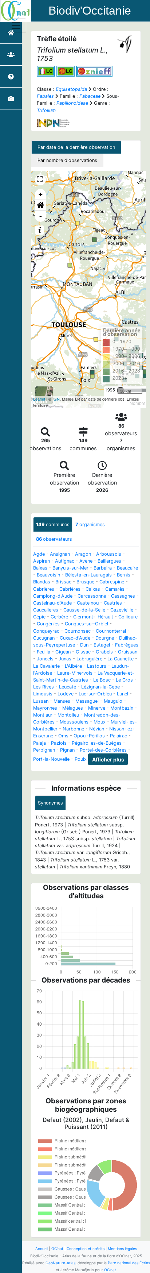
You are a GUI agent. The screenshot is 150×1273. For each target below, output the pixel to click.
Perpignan (44, 750)
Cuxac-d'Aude (75, 638)
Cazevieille (121, 610)
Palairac (118, 735)
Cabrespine (111, 582)
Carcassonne (92, 596)
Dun (84, 645)
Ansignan (60, 554)
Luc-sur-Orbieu (95, 694)
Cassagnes (123, 596)
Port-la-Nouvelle (51, 759)
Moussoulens (74, 722)
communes (53, 524)
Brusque (85, 582)
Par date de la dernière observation (76, 147)
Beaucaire (127, 568)
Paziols (59, 743)
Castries (113, 603)
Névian (96, 729)
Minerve (96, 708)
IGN (56, 399)
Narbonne (73, 729)
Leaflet (39, 399)
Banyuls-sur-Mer (70, 568)
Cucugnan (44, 638)
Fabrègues (126, 645)
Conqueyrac (46, 631)
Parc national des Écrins (129, 1263)
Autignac (64, 561)
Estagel (102, 645)
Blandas (41, 582)
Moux (100, 722)
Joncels (45, 658)
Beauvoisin (48, 575)
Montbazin (121, 708)
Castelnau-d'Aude (52, 603)
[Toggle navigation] (16, 25)
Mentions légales (122, 1248)
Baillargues (109, 561)
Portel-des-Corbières (103, 750)
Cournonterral (111, 631)
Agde (39, 554)
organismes (90, 524)
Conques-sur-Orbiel (86, 623)
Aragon (83, 554)
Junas (65, 658)
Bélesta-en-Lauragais (88, 575)
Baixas (40, 568)
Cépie (39, 617)
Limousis (42, 694)
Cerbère (59, 617)
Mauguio (113, 701)
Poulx (81, 759)
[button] (40, 205)
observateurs (54, 539)
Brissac (63, 582)
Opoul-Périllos (89, 735)
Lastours (96, 666)
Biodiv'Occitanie (89, 10)
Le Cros (124, 680)
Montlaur (42, 715)
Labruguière (89, 658)
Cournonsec (77, 631)
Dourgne (104, 638)
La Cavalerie (46, 666)
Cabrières (43, 589)
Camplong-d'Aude (52, 596)
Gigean (63, 652)
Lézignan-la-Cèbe (100, 687)
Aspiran (41, 561)
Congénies (48, 623)
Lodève (66, 694)
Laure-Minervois (74, 673)
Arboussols (108, 554)
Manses (62, 701)
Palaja (39, 743)
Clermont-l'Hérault (93, 617)
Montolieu (68, 715)
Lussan (40, 701)
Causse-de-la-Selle (84, 610)
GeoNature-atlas (60, 1263)
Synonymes (50, 803)
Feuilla (43, 652)
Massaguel (87, 701)
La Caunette (120, 658)
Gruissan (127, 652)
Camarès (115, 589)
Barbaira (103, 568)
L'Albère (73, 666)
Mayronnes (45, 708)
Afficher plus (108, 759)
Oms (63, 735)
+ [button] (41, 194)
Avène (85, 561)
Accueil (41, 1248)
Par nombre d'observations (67, 160)
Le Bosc (102, 680)
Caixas (93, 589)
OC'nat (57, 1248)
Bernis (123, 575)
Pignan (67, 750)
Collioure (128, 617)
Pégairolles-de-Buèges (97, 743)
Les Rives (43, 687)
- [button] (41, 216)
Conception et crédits (85, 1248)
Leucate (67, 687)
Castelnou (88, 603)
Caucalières (45, 610)
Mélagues (72, 708)
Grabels (104, 652)
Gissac (83, 652)
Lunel (122, 694)
